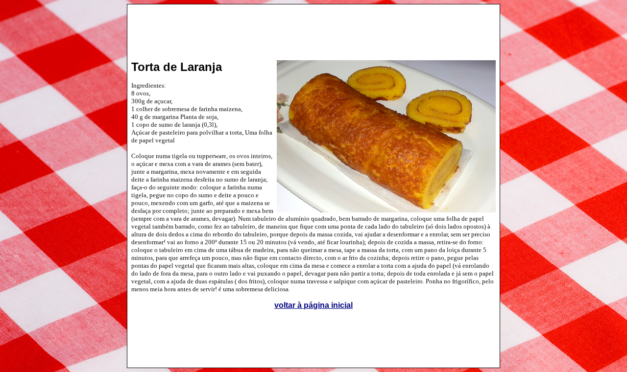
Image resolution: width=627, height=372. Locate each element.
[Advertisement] (313, 27)
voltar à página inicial (313, 305)
